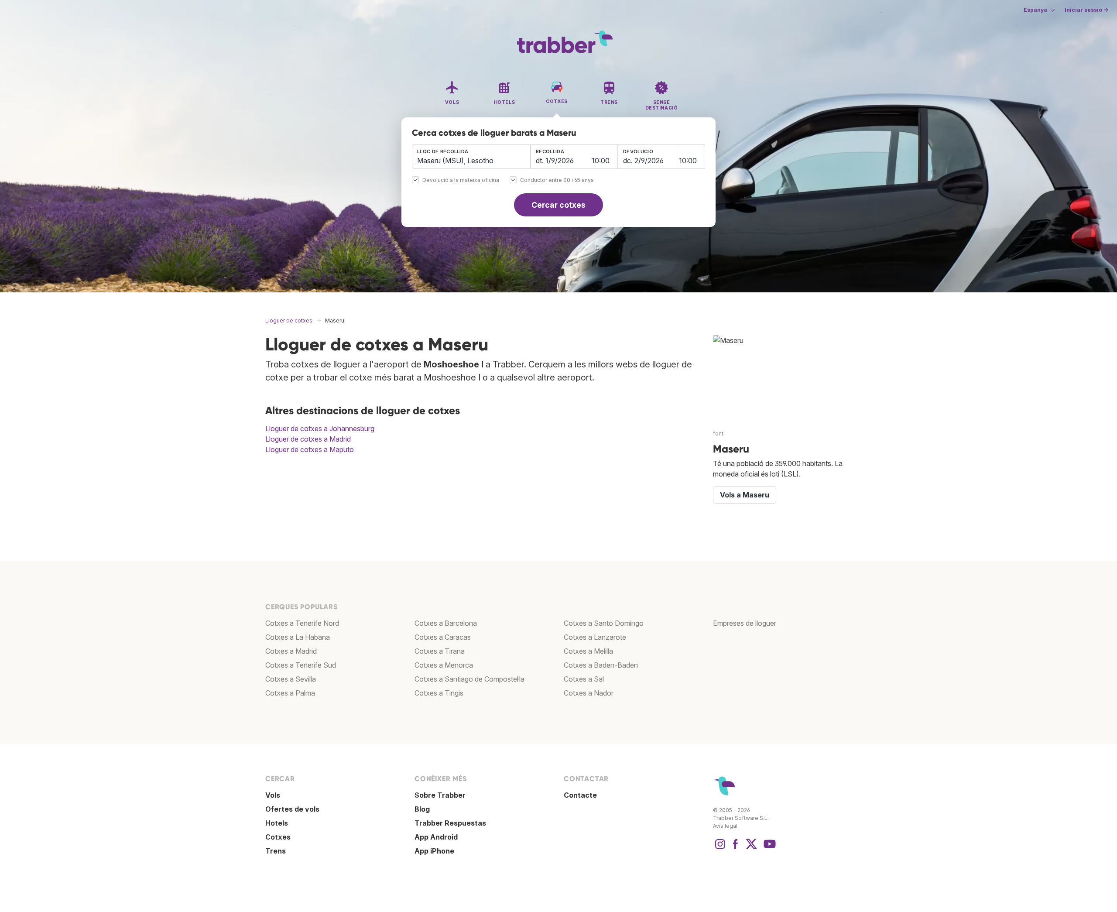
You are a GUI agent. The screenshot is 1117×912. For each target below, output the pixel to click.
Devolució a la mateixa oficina (460, 180)
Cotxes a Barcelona (446, 623)
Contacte (580, 795)
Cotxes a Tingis (439, 693)
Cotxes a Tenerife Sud (300, 665)
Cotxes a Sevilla (290, 679)
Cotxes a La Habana (297, 637)
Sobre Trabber (440, 795)
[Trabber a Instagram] (720, 848)
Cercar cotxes (558, 204)
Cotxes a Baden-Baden (601, 665)
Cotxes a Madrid (291, 651)
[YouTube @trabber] (768, 848)
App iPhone (434, 851)
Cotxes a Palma (290, 693)
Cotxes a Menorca (444, 665)
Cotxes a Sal (584, 679)
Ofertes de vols (292, 809)
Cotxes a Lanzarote (595, 637)
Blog (422, 809)
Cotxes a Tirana (440, 651)
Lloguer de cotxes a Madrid (308, 439)
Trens (275, 851)
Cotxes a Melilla (588, 651)
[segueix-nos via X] (751, 848)
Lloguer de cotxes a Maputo (309, 449)
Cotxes (278, 837)
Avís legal (725, 826)
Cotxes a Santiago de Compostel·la (469, 679)
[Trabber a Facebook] (736, 848)
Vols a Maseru (744, 494)
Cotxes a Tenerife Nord (302, 623)
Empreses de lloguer (744, 623)
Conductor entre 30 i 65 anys (557, 180)
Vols (272, 795)
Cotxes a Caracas (443, 637)
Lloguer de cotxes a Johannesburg (319, 428)
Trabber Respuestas (450, 823)
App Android (436, 837)
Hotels (276, 823)
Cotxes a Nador (588, 693)
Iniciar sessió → (1086, 10)
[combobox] (471, 156)
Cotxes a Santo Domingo (604, 623)
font (718, 433)
